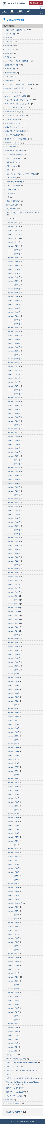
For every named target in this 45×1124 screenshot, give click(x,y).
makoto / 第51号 (14, 860)
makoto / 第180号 (14, 359)
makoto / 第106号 (14, 646)
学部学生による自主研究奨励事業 (16, 139)
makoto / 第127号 (14, 565)
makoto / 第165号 (14, 417)
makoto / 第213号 (14, 230)
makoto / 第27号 (14, 950)
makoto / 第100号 (14, 670)
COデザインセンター (12, 92)
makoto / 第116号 (14, 607)
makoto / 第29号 (14, 942)
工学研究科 (9, 57)
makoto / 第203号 (14, 269)
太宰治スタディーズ (13, 185)
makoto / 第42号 (14, 895)
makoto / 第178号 (14, 366)
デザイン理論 (11, 178)
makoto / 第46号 (14, 880)
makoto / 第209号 (14, 246)
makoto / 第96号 (14, 685)
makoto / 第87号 (14, 720)
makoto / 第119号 (14, 596)
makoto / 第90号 (14, 709)
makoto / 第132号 (14, 545)
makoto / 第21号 (14, 973)
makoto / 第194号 (14, 304)
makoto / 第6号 (13, 1031)
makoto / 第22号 (14, 969)
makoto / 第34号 (14, 922)
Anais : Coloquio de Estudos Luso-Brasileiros (22, 1062)
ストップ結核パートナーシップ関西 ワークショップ (24, 213)
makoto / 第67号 (14, 798)
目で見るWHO (11, 1055)
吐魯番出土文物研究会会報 (15, 1059)
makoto (9, 219)
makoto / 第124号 (14, 576)
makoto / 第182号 (14, 351)
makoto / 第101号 (14, 666)
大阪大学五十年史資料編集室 (15, 131)
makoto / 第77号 (14, 759)
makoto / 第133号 (14, 541)
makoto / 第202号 (14, 273)
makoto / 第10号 (14, 1016)
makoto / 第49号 (14, 868)
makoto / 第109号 (14, 635)
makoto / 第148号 (14, 483)
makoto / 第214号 (14, 226)
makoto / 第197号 (14, 293)
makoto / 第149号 (14, 479)
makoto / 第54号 (14, 849)
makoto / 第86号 (14, 724)
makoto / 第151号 (14, 471)
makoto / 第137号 (14, 526)
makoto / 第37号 (14, 911)
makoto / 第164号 (14, 421)
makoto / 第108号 (14, 639)
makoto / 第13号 (14, 1004)
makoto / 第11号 (13, 1012)
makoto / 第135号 (14, 534)
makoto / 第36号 (14, 915)
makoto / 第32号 (14, 930)
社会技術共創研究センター (14, 123)
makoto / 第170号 (14, 398)
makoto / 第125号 (14, 573)
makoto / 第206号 (14, 258)
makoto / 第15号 (14, 996)
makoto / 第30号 (14, 938)
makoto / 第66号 (14, 802)
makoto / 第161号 (14, 433)
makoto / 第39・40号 (15, 903)
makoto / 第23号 (14, 965)
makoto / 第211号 (14, 238)
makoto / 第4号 (13, 1039)
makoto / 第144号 (14, 499)
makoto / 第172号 (14, 390)
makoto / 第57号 (14, 837)
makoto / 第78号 (14, 755)
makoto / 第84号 (14, 732)
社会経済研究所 (10, 76)
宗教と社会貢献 (12, 166)
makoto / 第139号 (14, 518)
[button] (4, 12)
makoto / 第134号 (14, 537)
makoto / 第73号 (14, 775)
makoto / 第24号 (14, 961)
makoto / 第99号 (14, 674)
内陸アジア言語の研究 (14, 158)
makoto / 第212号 (14, 234)
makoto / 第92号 (14, 701)
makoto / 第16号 (14, 992)
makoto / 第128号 (14, 561)
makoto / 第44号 (14, 887)
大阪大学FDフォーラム (13, 143)
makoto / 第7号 (13, 1027)
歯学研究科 (9, 53)
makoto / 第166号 (14, 413)
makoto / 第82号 (14, 740)
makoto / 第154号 (14, 460)
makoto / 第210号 (14, 242)
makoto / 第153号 (14, 464)
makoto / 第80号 (14, 747)
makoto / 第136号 (14, 530)
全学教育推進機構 (11, 119)
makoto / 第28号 (14, 946)
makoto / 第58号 (14, 833)
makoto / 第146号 (14, 491)
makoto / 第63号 (14, 814)
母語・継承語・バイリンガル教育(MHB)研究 (21, 174)
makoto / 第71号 (14, 783)
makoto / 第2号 (13, 1047)
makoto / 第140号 (14, 514)
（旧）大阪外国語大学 (13, 1104)
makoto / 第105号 (14, 650)
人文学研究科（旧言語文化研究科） (17, 61)
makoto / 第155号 (14, 456)
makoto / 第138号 (14, 522)
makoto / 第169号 (14, 401)
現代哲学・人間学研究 (14, 1088)
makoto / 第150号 (14, 475)
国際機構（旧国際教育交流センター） (18, 88)
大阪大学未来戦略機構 (13, 135)
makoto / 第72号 (14, 779)
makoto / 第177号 (14, 370)
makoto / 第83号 (14, 736)
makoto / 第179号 (14, 363)
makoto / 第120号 (14, 592)
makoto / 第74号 (14, 771)
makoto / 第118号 (14, 600)
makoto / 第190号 (14, 320)
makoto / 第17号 (14, 989)
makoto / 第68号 (14, 794)
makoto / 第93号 (14, 697)
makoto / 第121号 (14, 588)
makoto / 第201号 (14, 277)
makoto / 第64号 (14, 810)
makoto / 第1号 (13, 1051)
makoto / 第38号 (14, 907)
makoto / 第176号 (14, 374)
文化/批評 (9, 193)
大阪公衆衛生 (11, 209)
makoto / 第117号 (14, 604)
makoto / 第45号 (14, 884)
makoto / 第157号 (14, 448)
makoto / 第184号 (14, 343)
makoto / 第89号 (14, 713)
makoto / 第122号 (14, 584)
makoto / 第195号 (14, 300)
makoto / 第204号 (14, 265)
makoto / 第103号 (14, 658)
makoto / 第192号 (14, 312)
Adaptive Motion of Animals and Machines (21, 1070)
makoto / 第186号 (14, 335)
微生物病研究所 (10, 69)
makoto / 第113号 (14, 619)
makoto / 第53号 (14, 852)
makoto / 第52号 (14, 856)
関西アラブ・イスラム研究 (15, 1092)
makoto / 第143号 (14, 503)
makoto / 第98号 (14, 677)
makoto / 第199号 (14, 285)
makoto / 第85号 (14, 728)
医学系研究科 (10, 49)
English (41, 6)
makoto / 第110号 (14, 631)
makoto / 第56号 (14, 841)
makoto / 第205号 (14, 261)
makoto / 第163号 (14, 425)
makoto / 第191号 (14, 316)
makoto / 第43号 (14, 891)
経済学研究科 (10, 42)
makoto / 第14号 (14, 1000)
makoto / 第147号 (14, 487)
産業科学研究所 (10, 73)
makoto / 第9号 (13, 1020)
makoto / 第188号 (14, 328)
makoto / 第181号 (14, 355)
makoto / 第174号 (14, 382)
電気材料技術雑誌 (12, 201)
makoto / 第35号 (14, 919)
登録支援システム (38, 3)
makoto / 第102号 (14, 662)
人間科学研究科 (10, 34)
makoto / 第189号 (14, 324)
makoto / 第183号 (14, 347)
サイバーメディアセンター (14, 115)
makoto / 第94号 (14, 693)
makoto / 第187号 (14, 331)
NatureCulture (11, 189)
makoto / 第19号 (14, 981)
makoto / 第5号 (13, 1035)
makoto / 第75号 (14, 767)
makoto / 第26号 (14, 954)
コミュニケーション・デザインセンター (19, 100)
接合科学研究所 (10, 80)
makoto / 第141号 (14, 510)
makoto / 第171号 (14, 394)
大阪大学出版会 (10, 146)
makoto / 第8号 (13, 1024)
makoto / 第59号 (14, 829)
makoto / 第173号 (14, 386)
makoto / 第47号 (14, 876)
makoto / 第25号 (14, 957)
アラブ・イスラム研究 (14, 1096)
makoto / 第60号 (14, 825)
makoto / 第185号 (14, 339)
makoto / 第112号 (14, 623)
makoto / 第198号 (14, 289)
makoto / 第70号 (14, 786)
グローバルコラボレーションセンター (18, 104)
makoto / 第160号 (14, 436)
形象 (8, 197)
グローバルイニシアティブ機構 (16, 96)
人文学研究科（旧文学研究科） (16, 30)
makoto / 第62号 (14, 817)
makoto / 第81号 (14, 744)
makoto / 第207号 (14, 254)
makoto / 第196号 (14, 296)
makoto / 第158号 (14, 444)
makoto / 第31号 (14, 934)
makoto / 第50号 (14, 864)
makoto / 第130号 (14, 553)
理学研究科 (9, 45)
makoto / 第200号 (14, 281)
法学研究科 (9, 38)
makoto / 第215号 (14, 223)
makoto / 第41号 (14, 899)
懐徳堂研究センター (12, 112)
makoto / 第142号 (14, 506)
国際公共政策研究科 (12, 65)
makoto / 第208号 (14, 250)
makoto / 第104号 (14, 654)
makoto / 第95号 (14, 689)
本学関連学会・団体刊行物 (14, 150)
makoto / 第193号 (14, 308)
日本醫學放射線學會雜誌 (15, 154)
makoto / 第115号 (14, 611)
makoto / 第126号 (14, 569)
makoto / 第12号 (14, 1008)
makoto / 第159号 (14, 440)
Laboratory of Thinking (14, 181)
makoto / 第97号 (14, 681)
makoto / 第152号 (14, 467)
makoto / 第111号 (14, 627)
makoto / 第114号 (14, 615)
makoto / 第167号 (14, 409)
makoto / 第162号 (14, 429)
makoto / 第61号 (14, 821)
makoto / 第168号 (14, 405)
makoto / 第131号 (14, 549)
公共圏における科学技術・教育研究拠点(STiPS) (23, 1078)
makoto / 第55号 (14, 845)
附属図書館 (9, 1100)
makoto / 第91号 (14, 705)
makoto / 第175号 (14, 378)
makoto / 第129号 (14, 557)
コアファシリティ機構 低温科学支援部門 (19, 84)
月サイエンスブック (13, 1066)
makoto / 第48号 (14, 872)
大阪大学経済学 (12, 162)
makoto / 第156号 (14, 452)
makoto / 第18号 (14, 985)
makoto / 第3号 (13, 1043)
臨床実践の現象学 (12, 205)
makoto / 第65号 (14, 806)
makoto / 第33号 (14, 926)
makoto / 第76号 (14, 763)
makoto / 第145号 (14, 495)
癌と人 (8, 170)
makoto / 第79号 (14, 751)
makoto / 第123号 (14, 580)
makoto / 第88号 (14, 716)
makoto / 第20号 (14, 977)
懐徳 (8, 1074)
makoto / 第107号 (14, 643)
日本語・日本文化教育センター (16, 108)
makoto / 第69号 (14, 790)
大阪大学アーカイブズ (13, 127)
